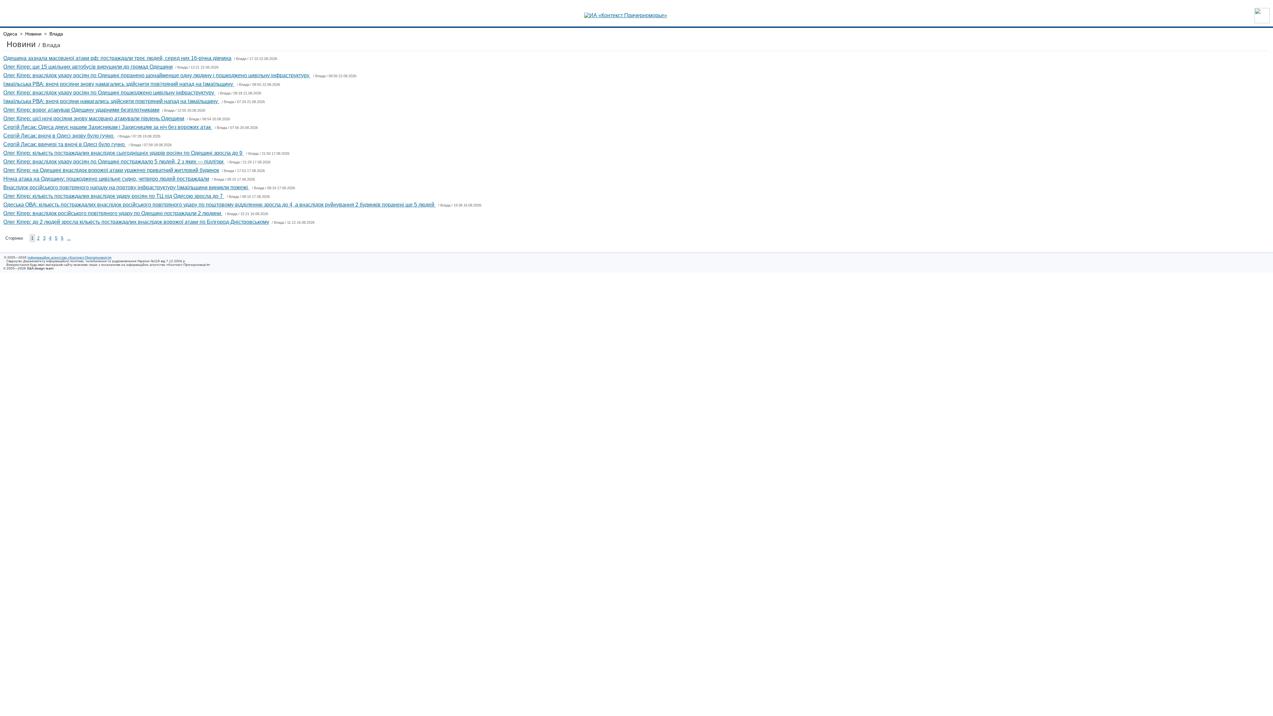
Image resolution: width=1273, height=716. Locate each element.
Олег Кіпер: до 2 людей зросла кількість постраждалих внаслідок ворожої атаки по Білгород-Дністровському (136, 222)
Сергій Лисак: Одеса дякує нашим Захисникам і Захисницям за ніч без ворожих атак (107, 127)
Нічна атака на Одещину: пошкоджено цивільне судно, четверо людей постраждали (106, 179)
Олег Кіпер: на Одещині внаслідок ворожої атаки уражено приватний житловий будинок (111, 170)
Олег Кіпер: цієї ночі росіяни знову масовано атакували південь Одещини (93, 118)
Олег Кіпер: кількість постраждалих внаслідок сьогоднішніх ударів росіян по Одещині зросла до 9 (123, 153)
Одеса (10, 33)
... (69, 238)
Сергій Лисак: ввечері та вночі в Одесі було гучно (64, 144)
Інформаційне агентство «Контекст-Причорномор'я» (70, 257)
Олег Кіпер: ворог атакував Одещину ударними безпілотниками (81, 110)
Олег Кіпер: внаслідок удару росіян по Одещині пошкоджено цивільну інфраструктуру (109, 92)
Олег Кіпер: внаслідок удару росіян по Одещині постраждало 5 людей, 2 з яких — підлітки (114, 161)
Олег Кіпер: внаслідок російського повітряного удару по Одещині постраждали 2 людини (112, 213)
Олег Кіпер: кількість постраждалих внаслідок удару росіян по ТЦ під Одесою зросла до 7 (113, 196)
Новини (33, 33)
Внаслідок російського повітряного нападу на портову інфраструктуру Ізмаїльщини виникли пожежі (126, 187)
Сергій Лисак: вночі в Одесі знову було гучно (59, 136)
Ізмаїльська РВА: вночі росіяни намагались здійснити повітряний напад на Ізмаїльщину (111, 101)
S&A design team (40, 268)
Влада (56, 33)
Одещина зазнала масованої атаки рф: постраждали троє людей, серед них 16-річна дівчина (117, 58)
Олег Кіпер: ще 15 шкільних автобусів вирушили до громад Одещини (88, 67)
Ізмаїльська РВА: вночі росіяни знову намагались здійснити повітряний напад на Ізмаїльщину (118, 84)
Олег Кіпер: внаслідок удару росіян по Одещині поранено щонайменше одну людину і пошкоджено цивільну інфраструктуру (157, 75)
